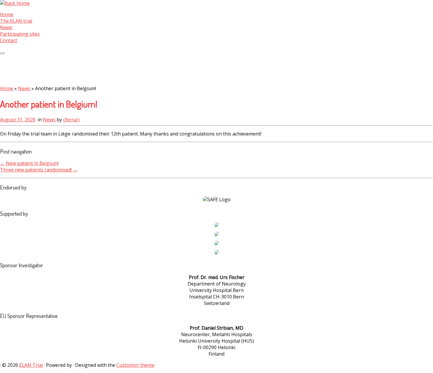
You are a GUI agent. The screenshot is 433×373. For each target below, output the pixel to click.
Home (6, 14)
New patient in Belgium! (29, 163)
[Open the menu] (2, 53)
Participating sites (20, 34)
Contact (8, 40)
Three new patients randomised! (38, 169)
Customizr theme (135, 365)
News (6, 27)
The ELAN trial (16, 21)
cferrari (71, 119)
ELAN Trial (31, 365)
